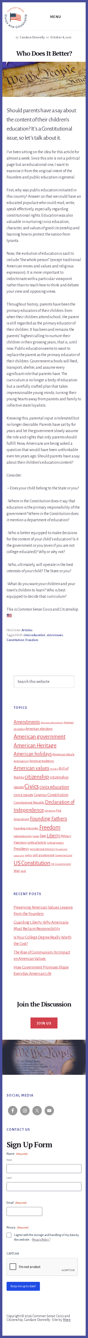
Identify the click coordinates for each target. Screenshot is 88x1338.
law (43, 836)
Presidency (21, 849)
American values (31, 768)
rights (28, 855)
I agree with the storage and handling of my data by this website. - (46, 1237)
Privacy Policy (40, 1239)
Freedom (31, 640)
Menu (55, 17)
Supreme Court (63, 855)
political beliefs (36, 842)
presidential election (42, 849)
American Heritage (35, 745)
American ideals (63, 754)
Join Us (44, 1023)
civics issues (55, 635)
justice (36, 836)
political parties (55, 842)
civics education (34, 635)
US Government (61, 864)
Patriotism (20, 842)
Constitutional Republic (29, 802)
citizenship (37, 777)
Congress (40, 795)
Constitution (15, 640)
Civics (31, 786)
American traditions (41, 761)
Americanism (21, 761)
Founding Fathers (48, 818)
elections (49, 810)
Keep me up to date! (23, 1286)
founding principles (26, 828)
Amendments (27, 721)
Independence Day (23, 836)
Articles (27, 630)
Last (9, 1177)
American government (39, 736)
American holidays (33, 753)
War (17, 871)
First (9, 1160)
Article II (54, 769)
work (23, 871)
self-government (43, 855)
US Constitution (32, 863)
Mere (67, 1320)
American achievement (52, 722)
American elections (38, 729)
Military (66, 836)
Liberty (53, 835)
